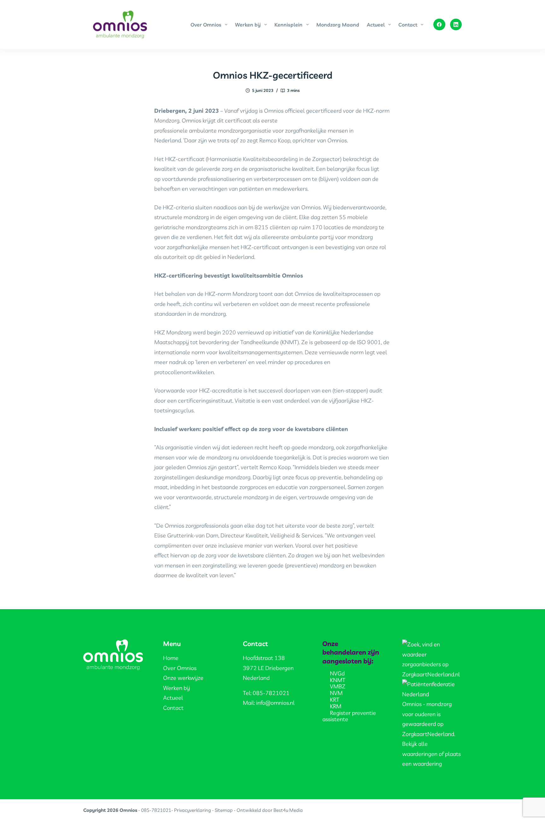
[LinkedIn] (456, 25)
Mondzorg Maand (337, 24)
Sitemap (224, 810)
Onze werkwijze (183, 677)
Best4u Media (288, 810)
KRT (334, 699)
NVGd (337, 673)
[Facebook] (439, 25)
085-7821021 (156, 810)
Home (171, 658)
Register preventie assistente (349, 716)
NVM (336, 693)
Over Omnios (205, 24)
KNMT (337, 680)
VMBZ (337, 686)
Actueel (376, 24)
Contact (407, 24)
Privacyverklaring (192, 810)
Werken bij (248, 24)
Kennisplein (288, 24)
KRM (335, 706)
